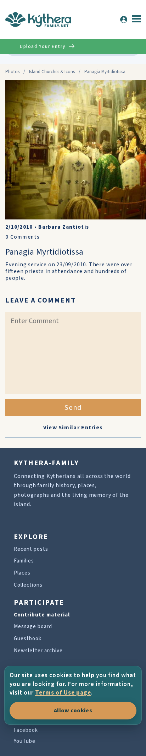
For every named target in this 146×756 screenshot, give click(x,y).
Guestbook (27, 638)
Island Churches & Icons (52, 72)
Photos (12, 72)
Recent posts (31, 549)
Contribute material (42, 615)
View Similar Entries (73, 427)
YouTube (24, 741)
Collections (28, 585)
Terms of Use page (63, 693)
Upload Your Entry (42, 46)
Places (22, 573)
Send (73, 408)
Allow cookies (73, 710)
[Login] (123, 19)
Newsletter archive (38, 650)
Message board (33, 626)
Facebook (26, 730)
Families (24, 561)
